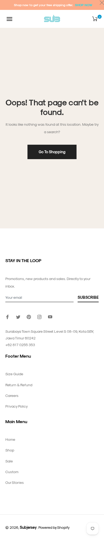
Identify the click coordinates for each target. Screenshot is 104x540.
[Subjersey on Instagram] (39, 316)
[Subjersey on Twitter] (18, 316)
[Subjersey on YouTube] (50, 316)
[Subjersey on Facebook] (7, 316)
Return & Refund (18, 384)
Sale (9, 461)
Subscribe (88, 297)
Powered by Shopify (54, 527)
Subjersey (28, 527)
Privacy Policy (16, 406)
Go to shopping (52, 152)
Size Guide (14, 374)
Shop (9, 450)
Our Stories (14, 482)
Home (10, 439)
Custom (11, 471)
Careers (11, 395)
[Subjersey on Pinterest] (29, 316)
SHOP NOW (83, 5)
